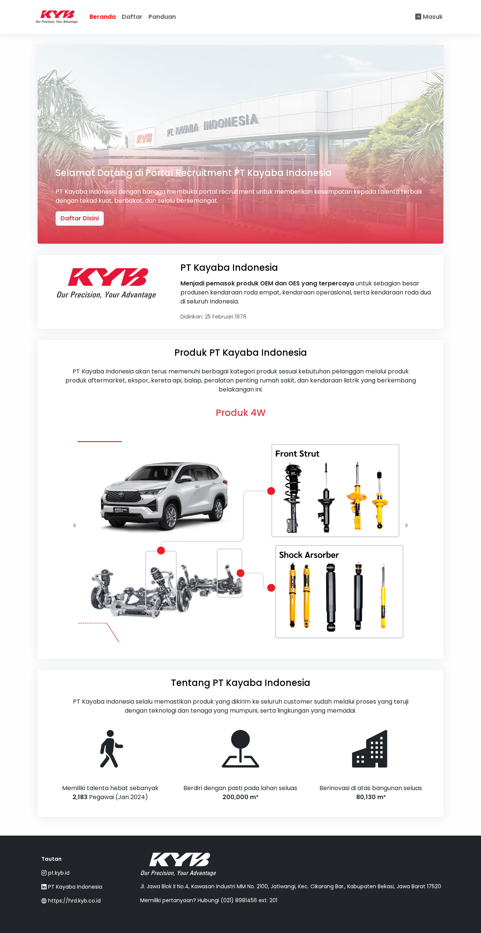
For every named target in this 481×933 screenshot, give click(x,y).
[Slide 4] (254, 641)
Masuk (432, 16)
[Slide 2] (227, 641)
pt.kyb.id (58, 873)
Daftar (132, 16)
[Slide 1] (213, 641)
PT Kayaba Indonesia (74, 887)
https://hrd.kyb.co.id (74, 900)
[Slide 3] (240, 641)
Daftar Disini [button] (80, 218)
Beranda (102, 16)
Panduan (162, 16)
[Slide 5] (267, 641)
